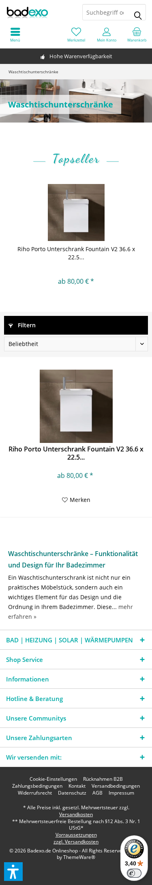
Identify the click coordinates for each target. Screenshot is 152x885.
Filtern (26, 325)
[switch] (134, 873)
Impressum (121, 793)
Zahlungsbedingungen (37, 786)
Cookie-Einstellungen (53, 779)
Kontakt (77, 786)
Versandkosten (76, 814)
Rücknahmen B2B (103, 779)
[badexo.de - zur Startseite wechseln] (38, 12)
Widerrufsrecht (35, 793)
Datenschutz (72, 793)
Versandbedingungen (116, 786)
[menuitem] (137, 34)
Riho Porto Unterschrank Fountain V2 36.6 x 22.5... (76, 253)
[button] (13, 871)
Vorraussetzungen (76, 834)
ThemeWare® (79, 857)
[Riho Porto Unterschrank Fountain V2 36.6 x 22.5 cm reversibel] (76, 212)
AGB (97, 793)
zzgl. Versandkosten (76, 841)
